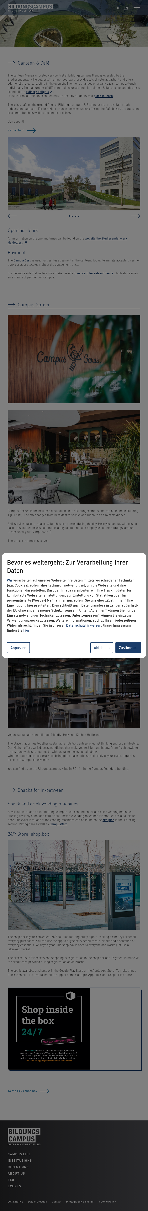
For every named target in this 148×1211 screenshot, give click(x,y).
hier (26, 630)
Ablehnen (102, 647)
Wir (10, 580)
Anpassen (18, 647)
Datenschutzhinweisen (83, 625)
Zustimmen (128, 647)
